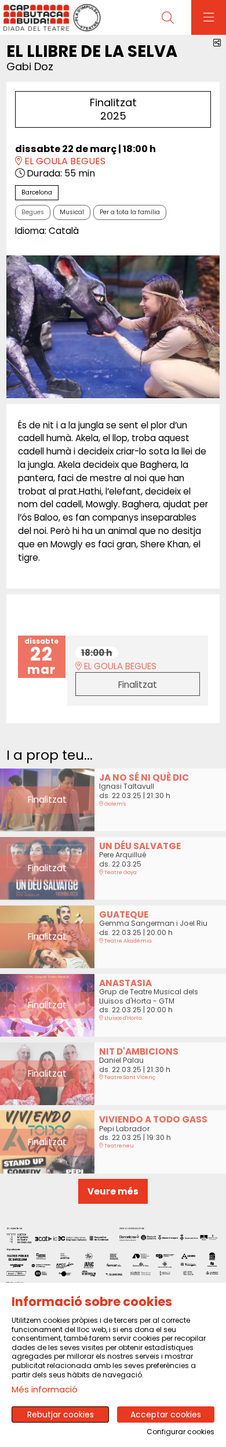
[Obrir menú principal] (208, 17)
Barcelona (36, 192)
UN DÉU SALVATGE (140, 846)
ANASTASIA (125, 983)
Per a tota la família (130, 212)
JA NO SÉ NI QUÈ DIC (144, 777)
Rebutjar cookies (60, 1414)
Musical (72, 212)
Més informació (45, 1389)
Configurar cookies (180, 1431)
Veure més (113, 1191)
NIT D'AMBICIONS (138, 1051)
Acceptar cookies (165, 1414)
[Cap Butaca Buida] (50, 17)
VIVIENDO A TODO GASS (153, 1119)
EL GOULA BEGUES (63, 162)
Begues (32, 212)
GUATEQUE (123, 914)
